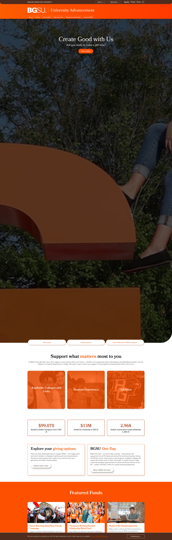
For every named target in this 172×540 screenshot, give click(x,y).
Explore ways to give (41, 466)
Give (139, 2)
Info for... (100, 2)
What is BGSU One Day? (102, 470)
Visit (133, 2)
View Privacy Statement (99, 536)
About (31, 17)
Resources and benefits (73, 17)
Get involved (47, 17)
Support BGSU (88, 17)
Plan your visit (58, 17)
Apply (126, 2)
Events (38, 17)
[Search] (143, 2)
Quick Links (113, 2)
